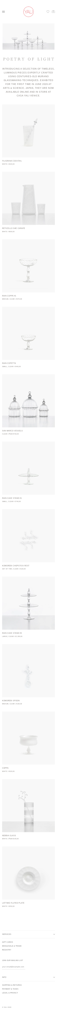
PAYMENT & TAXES (10, 989)
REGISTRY (6, 950)
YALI (5, 1007)
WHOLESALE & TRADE (12, 946)
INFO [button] (4, 977)
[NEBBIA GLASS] (28, 805)
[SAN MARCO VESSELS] (28, 400)
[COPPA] (28, 738)
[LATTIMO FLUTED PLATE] (28, 873)
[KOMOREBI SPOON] (28, 670)
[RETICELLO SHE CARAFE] (28, 198)
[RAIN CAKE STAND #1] (28, 468)
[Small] (28, 400)
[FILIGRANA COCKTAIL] (28, 130)
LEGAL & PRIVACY (10, 993)
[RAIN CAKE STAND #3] (28, 603)
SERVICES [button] (6, 934)
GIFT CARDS (7, 942)
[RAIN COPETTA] (28, 333)
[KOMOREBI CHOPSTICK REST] (28, 535)
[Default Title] (28, 130)
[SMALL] (28, 805)
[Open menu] (4, 12)
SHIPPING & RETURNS (12, 985)
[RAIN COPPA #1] (28, 265)
